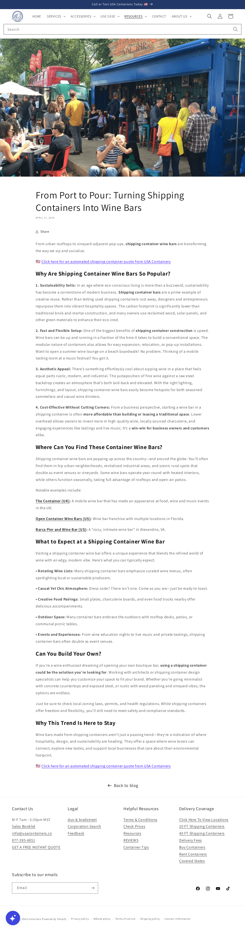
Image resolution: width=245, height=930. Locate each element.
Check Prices (134, 826)
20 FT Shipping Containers (202, 826)
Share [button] (44, 231)
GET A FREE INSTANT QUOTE (36, 847)
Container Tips (136, 847)
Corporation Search (84, 826)
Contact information (177, 918)
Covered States (192, 860)
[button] (56, 16)
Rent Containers (193, 854)
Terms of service (125, 918)
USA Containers (32, 919)
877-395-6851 (23, 840)
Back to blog (126, 785)
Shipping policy (150, 918)
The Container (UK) (53, 500)
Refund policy (102, 918)
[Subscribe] (92, 888)
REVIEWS (130, 840)
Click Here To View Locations (203, 819)
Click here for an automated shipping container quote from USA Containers (106, 261)
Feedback (76, 833)
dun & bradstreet (82, 819)
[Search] (235, 29)
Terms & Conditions (140, 819)
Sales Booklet (23, 826)
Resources (132, 833)
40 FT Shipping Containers (202, 833)
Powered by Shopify (54, 919)
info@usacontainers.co (32, 833)
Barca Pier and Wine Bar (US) (61, 529)
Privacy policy (80, 918)
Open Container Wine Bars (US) (63, 518)
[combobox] (122, 29)
